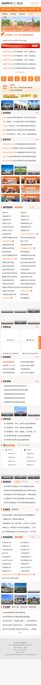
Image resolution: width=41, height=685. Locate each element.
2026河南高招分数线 (27, 362)
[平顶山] (5, 126)
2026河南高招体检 (8, 372)
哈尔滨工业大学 (7, 560)
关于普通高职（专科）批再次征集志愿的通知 (19, 35)
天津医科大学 (24, 564)
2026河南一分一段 (8, 365)
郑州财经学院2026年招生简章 (14, 402)
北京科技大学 (24, 546)
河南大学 (23, 212)
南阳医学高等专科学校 (9, 276)
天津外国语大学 (25, 557)
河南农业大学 (24, 220)
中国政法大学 (6, 564)
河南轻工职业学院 (8, 291)
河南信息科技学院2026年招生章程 (16, 390)
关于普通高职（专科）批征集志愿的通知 (18, 427)
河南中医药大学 (25, 227)
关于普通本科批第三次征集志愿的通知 (26, 64)
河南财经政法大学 (26, 223)
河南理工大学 (24, 216)
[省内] (4, 117)
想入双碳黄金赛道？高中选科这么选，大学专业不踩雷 (21, 531)
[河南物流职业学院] (9, 152)
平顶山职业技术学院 (9, 294)
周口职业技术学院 (26, 287)
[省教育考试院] (7, 51)
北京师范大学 (6, 557)
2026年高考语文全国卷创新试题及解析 (16, 617)
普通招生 (5, 14)
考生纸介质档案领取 (16, 87)
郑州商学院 (24, 294)
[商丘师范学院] (7, 161)
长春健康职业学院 (26, 574)
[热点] (4, 134)
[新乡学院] (6, 156)
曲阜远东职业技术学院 (9, 574)
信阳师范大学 (24, 230)
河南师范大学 (6, 220)
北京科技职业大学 (26, 560)
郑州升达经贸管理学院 (27, 237)
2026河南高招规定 (8, 362)
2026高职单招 (25, 369)
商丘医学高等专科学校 (9, 273)
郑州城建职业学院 (26, 248)
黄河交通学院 (24, 252)
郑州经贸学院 (6, 252)
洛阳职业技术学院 (8, 262)
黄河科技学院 (6, 241)
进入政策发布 (20, 72)
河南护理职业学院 (8, 280)
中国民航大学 (6, 567)
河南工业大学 (6, 223)
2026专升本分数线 (8, 369)
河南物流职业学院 (8, 244)
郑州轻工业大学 (7, 230)
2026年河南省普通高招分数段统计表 (13, 40)
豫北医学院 (6, 298)
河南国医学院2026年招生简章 (14, 394)
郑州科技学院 (6, 234)
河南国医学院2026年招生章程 (14, 398)
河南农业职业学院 (26, 276)
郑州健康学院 (24, 298)
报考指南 (32, 9)
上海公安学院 (24, 571)
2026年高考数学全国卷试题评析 (13, 612)
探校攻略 (24, 9)
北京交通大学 (24, 542)
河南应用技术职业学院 (27, 255)
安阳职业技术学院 (8, 248)
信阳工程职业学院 (8, 269)
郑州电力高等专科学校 (27, 234)
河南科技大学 (6, 216)
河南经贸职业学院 (8, 259)
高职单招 (13, 14)
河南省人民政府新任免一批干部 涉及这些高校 (23, 117)
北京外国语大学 (7, 549)
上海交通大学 (24, 553)
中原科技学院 (24, 269)
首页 (3, 9)
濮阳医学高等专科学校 (27, 280)
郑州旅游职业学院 (26, 244)
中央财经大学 (24, 549)
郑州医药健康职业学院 (9, 237)
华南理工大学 (6, 571)
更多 (37, 113)
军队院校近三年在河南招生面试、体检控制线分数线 (22, 494)
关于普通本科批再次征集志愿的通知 (26, 68)
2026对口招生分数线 (27, 365)
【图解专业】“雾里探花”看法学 (13, 519)
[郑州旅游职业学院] (9, 144)
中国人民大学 (6, 542)
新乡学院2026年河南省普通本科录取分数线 (25, 156)
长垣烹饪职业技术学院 (27, 266)
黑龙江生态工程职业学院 (10, 578)
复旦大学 (5, 553)
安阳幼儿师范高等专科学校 (11, 287)
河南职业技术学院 (8, 284)
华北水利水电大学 (8, 227)
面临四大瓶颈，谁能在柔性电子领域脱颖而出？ (19, 515)
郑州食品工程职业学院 (27, 273)
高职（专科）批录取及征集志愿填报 (21, 85)
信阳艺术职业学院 (8, 266)
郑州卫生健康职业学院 (9, 255)
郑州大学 (5, 212)
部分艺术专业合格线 (27, 372)
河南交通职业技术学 (27, 259)
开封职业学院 (24, 291)
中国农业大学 (6, 546)
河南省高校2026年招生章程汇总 (15, 386)
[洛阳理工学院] (7, 148)
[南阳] (4, 121)
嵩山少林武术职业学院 (27, 262)
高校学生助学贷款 (15, 90)
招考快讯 (17, 9)
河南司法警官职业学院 (27, 284)
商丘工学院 (24, 241)
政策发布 (9, 9)
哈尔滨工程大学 (25, 567)
